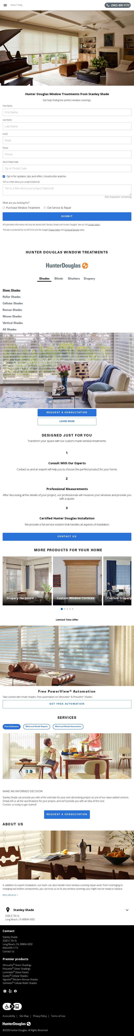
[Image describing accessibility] (12, 1006)
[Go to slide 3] (67, 609)
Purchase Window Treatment (23, 208)
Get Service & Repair (59, 208)
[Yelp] (10, 991)
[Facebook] (15, 991)
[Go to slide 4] (70, 609)
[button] (5, 5)
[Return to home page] (20, 5)
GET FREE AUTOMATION (66, 704)
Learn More (67, 421)
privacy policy (94, 224)
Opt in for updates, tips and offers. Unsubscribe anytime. (36, 176)
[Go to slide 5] (72, 609)
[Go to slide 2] (64, 609)
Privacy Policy (54, 229)
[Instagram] (5, 991)
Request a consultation (67, 814)
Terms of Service (71, 229)
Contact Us (67, 537)
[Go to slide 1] (62, 609)
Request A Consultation (67, 413)
